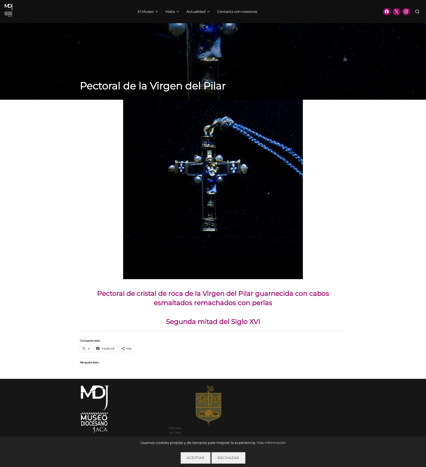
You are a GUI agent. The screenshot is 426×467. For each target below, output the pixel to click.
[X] (396, 12)
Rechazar (228, 458)
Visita (170, 12)
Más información (271, 443)
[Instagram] (406, 12)
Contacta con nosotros (237, 12)
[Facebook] (387, 12)
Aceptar (196, 458)
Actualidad (195, 12)
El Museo (146, 12)
